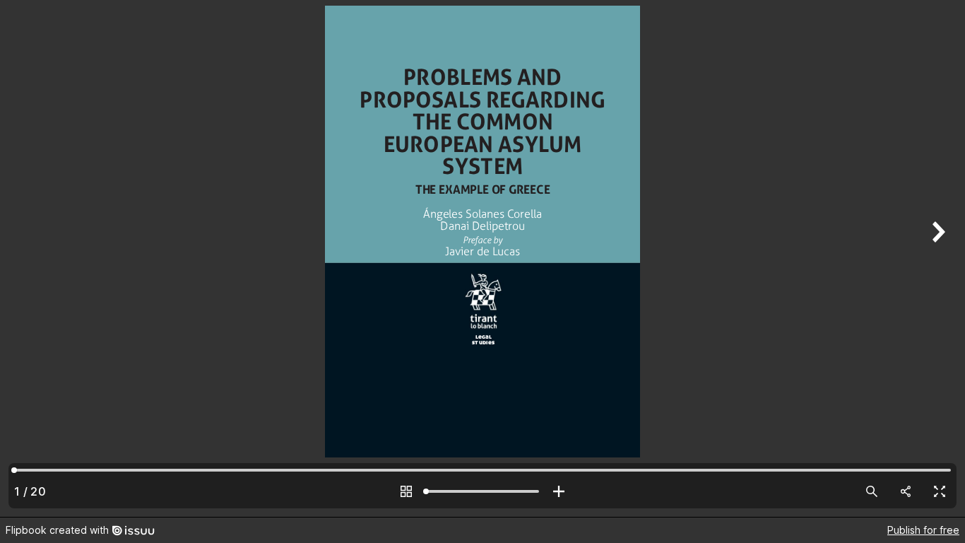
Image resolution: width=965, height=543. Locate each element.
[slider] (482, 491)
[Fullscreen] (939, 491)
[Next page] (936, 258)
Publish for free (923, 530)
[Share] (906, 491)
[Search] (872, 491)
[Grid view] (406, 491)
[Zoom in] (559, 491)
